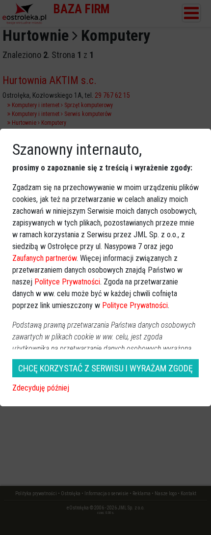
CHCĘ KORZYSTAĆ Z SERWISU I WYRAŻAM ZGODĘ (105, 368)
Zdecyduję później (40, 388)
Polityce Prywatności (67, 281)
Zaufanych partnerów (44, 258)
